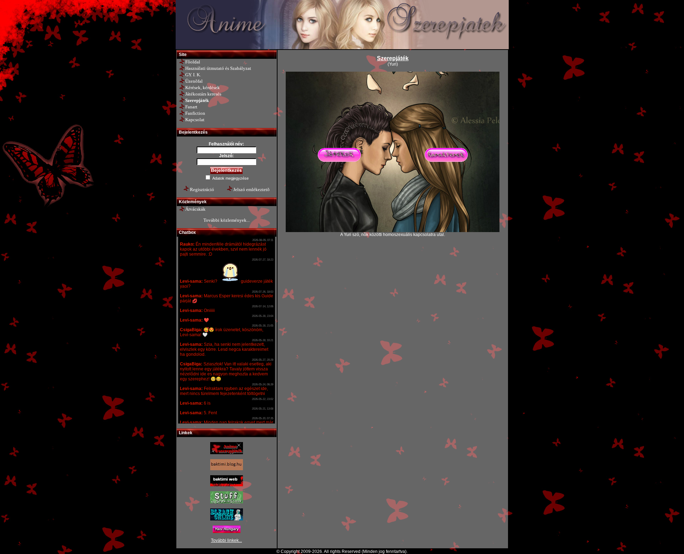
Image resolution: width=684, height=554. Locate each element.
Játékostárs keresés (203, 94)
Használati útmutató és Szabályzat (218, 68)
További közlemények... (226, 220)
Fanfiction (195, 113)
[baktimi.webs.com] (226, 484)
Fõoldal (192, 62)
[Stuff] (226, 501)
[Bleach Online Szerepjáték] (226, 519)
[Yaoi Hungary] (226, 531)
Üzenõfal (194, 81)
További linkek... (226, 540)
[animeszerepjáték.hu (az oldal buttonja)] (226, 452)
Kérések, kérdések (202, 87)
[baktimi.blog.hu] (226, 468)
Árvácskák (195, 209)
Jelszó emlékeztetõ (251, 189)
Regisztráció (202, 189)
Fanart (191, 106)
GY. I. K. (193, 74)
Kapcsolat (194, 119)
